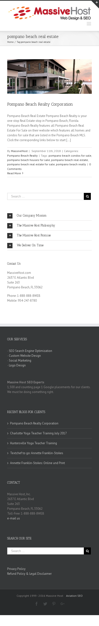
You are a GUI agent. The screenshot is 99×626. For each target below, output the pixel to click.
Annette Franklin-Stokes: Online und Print (37, 463)
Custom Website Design (25, 356)
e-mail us (13, 518)
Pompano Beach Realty (22, 155)
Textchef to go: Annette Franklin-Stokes (36, 453)
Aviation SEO (74, 595)
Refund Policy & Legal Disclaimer (29, 574)
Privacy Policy (16, 569)
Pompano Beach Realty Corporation (40, 104)
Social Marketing (20, 360)
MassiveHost (19, 151)
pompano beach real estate (69, 160)
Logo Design (17, 365)
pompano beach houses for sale (28, 160)
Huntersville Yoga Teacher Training (33, 443)
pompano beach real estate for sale (31, 164)
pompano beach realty (71, 164)
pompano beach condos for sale (70, 155)
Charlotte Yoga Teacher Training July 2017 (38, 433)
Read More (14, 173)
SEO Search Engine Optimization (30, 351)
